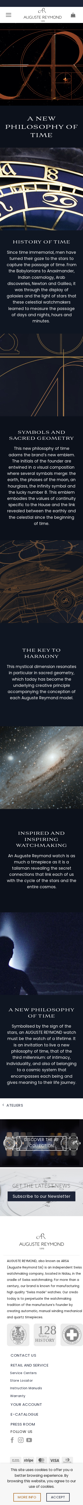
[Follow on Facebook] (12, 1440)
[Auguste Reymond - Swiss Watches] (42, 15)
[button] (8, 15)
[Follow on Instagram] (21, 1440)
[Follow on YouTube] (29, 1440)
